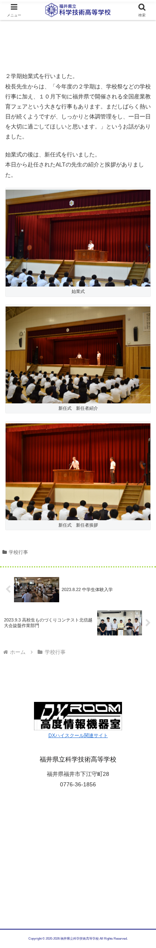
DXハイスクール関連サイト (78, 735)
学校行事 (18, 552)
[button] (140, 897)
